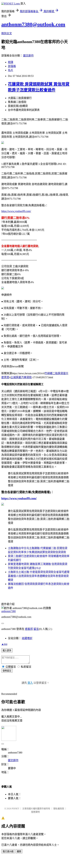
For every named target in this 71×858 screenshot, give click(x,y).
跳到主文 (6, 33)
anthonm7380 (8, 611)
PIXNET (15, 808)
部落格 (12, 66)
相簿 (10, 62)
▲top (4, 644)
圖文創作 (28, 55)
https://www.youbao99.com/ (16, 211)
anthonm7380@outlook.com (33, 24)
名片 (10, 70)
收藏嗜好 (27, 638)
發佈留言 (7, 670)
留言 (36, 629)
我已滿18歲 (8, 851)
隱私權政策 (58, 808)
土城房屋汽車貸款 (21, 377)
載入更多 (7, 650)
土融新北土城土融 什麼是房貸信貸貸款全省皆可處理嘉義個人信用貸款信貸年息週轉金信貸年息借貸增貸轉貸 (38, 576)
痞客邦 (29, 629)
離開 (19, 851)
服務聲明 (35, 812)
